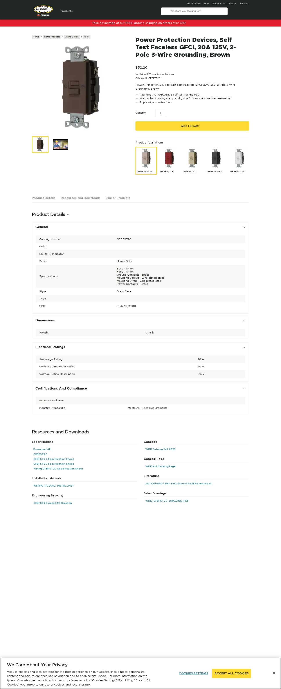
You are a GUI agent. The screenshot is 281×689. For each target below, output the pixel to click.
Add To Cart (190, 126)
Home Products (52, 36)
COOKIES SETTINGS (193, 673)
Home (36, 36)
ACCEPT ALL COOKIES (231, 673)
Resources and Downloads (80, 198)
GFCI (86, 36)
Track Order (194, 3)
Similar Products (118, 198)
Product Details (43, 198)
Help (206, 3)
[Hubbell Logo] (43, 12)
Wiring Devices (72, 36)
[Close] (274, 673)
